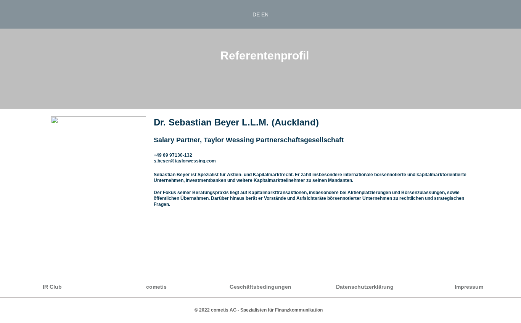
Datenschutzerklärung (365, 287)
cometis (156, 287)
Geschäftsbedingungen (260, 287)
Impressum (469, 287)
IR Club (52, 287)
